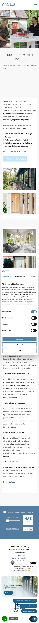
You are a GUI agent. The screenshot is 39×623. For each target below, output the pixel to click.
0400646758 (19, 552)
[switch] (34, 318)
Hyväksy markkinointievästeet (14, 65)
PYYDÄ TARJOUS (15, 158)
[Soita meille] (5, 618)
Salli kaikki (19, 339)
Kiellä (20, 350)
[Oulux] (8, 4)
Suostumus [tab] (7, 276)
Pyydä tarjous (9, 482)
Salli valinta (20, 345)
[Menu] (35, 4)
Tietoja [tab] (32, 276)
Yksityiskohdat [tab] (19, 276)
